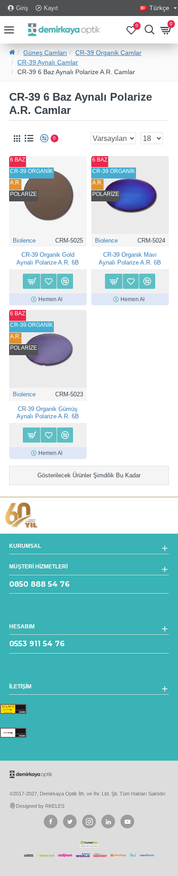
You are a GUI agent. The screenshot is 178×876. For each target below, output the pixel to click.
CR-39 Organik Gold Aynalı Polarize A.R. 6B (47, 258)
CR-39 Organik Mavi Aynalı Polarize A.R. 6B (130, 258)
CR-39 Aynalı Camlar (47, 62)
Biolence (24, 240)
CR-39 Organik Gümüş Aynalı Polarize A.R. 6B (47, 413)
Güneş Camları (45, 52)
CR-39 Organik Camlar (108, 52)
